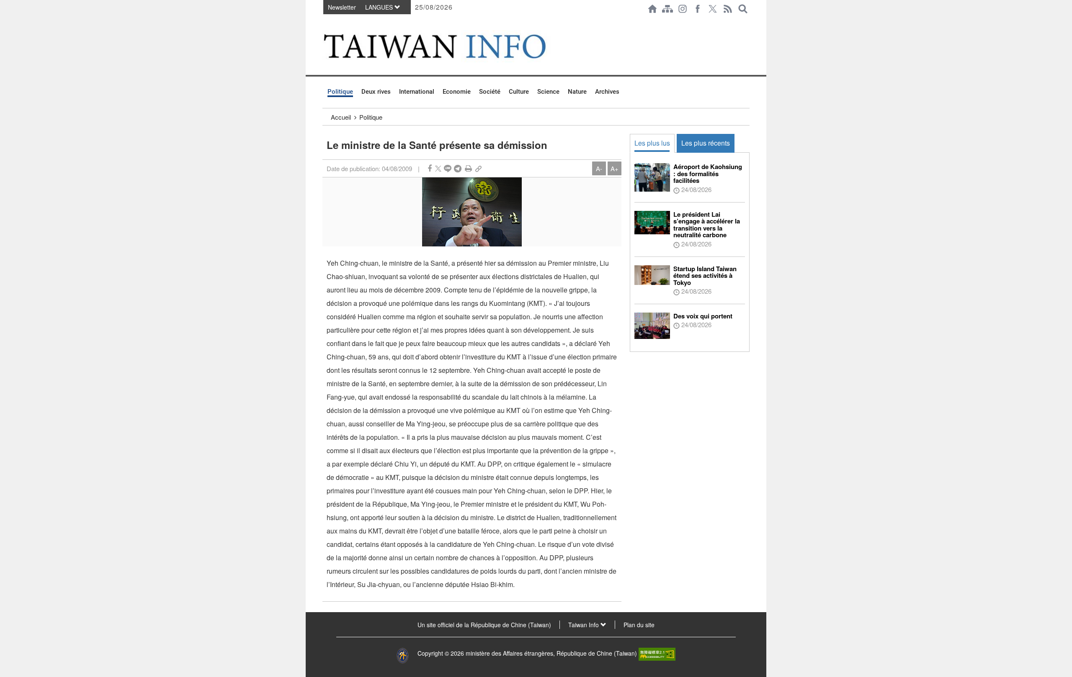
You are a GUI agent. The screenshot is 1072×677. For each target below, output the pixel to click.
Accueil (341, 117)
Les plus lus (652, 143)
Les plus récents (705, 143)
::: (324, 22)
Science (548, 91)
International (416, 91)
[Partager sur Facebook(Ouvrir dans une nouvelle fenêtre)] (429, 168)
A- (599, 168)
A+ (614, 168)
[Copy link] (478, 168)
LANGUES (379, 7)
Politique (340, 91)
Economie (457, 91)
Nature (577, 91)
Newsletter (342, 7)
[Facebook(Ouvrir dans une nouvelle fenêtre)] (697, 8)
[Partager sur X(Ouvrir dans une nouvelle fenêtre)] (438, 168)
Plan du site (639, 625)
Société (489, 91)
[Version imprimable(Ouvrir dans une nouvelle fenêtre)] (468, 168)
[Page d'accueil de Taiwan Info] (652, 8)
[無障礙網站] (657, 653)
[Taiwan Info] (448, 46)
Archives (607, 91)
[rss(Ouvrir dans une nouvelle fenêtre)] (727, 8)
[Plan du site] (667, 8)
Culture (519, 91)
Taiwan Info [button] (584, 625)
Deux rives (376, 91)
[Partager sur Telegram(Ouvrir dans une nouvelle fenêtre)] (458, 168)
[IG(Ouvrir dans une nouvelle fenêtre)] (682, 8)
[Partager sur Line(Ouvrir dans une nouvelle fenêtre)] (448, 168)
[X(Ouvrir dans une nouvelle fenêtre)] (712, 8)
